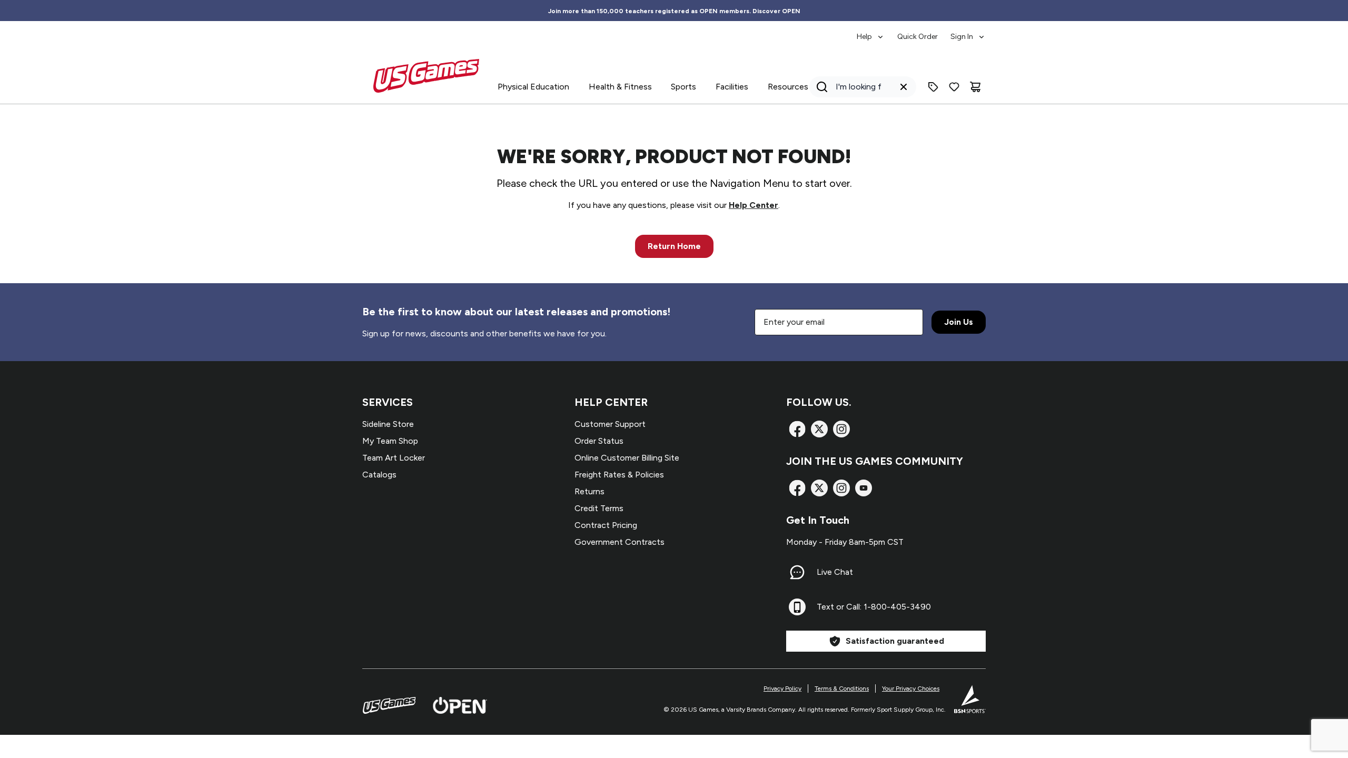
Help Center (753, 205)
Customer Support (610, 424)
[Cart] (975, 86)
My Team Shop (390, 441)
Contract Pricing (605, 525)
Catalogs (379, 475)
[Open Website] (460, 705)
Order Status (598, 441)
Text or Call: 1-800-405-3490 (874, 607)
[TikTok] (864, 488)
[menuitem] (871, 31)
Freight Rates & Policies (619, 475)
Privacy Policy (782, 688)
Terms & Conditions (842, 688)
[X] (819, 429)
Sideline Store (388, 424)
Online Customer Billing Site (626, 458)
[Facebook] (797, 429)
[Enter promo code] (933, 86)
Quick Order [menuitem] (917, 36)
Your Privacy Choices (910, 688)
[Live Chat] (797, 572)
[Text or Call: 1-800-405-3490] (797, 607)
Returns (589, 491)
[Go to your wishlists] (954, 86)
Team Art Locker (393, 458)
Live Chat (835, 572)
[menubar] (921, 31)
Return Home (674, 246)
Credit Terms (598, 508)
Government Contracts (619, 542)
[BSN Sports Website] (970, 699)
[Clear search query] (903, 86)
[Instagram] (841, 429)
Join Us (958, 322)
